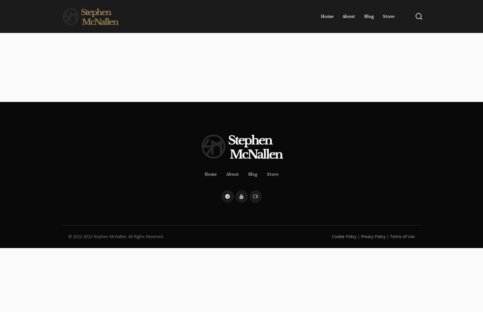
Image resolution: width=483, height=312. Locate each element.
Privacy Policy (373, 236)
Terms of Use (402, 236)
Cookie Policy (344, 236)
